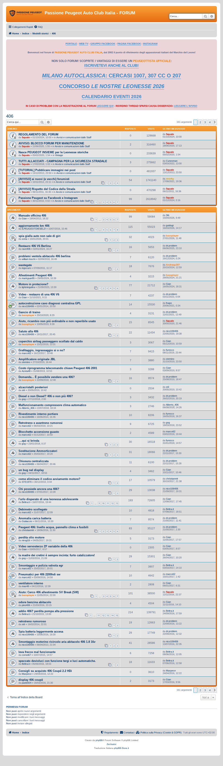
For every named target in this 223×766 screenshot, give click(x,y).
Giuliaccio (27, 521)
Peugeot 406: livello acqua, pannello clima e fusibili (53, 527)
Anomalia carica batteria (35, 518)
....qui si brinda (29, 440)
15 (117, 615)
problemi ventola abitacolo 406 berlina (44, 256)
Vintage (59, 155)
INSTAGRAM (150, 43)
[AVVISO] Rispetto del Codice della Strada (47, 189)
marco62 (26, 353)
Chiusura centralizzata (34, 461)
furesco (170, 350)
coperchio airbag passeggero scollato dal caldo (51, 341)
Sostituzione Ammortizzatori (38, 451)
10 (103, 503)
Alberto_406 (28, 408)
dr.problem (171, 245)
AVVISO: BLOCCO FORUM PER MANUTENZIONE (51, 143)
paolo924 (26, 682)
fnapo (169, 303)
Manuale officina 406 (32, 215)
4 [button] (210, 122)
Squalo (26, 137)
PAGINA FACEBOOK (129, 43)
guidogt (170, 225)
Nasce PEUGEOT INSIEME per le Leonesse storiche (53, 152)
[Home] (26, 14)
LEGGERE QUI (105, 106)
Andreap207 (173, 264)
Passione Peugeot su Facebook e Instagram (48, 198)
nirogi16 (26, 540)
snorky (170, 178)
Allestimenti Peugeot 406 (35, 275)
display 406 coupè (31, 679)
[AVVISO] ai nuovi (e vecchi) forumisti (44, 179)
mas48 (25, 586)
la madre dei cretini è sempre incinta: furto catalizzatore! (57, 555)
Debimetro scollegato (33, 509)
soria (24, 239)
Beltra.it (26, 502)
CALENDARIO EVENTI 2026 (112, 96)
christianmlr (172, 478)
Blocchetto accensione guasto (39, 431)
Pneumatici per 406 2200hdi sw (39, 574)
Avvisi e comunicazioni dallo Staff (73, 137)
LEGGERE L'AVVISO (185, 106)
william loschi (28, 259)
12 (112, 503)
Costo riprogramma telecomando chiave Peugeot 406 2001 (58, 368)
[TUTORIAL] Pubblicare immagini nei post (47, 170)
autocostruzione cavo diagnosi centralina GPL (50, 303)
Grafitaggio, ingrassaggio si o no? (42, 350)
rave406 (26, 249)
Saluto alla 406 (28, 331)
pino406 (26, 605)
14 (112, 615)
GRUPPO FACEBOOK (102, 43)
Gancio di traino (29, 312)
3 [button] (205, 122)
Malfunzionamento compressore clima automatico (52, 405)
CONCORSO (111, 86)
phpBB (99, 740)
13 (117, 503)
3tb (167, 215)
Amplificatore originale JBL (37, 359)
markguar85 (28, 278)
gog (24, 399)
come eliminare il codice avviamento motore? (49, 479)
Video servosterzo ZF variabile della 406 (46, 546)
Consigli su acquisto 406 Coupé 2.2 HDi (45, 671)
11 (108, 503)
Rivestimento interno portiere (38, 414)
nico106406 (28, 306)
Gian (24, 218)
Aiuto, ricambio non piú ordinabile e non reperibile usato (57, 321)
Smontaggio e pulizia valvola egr (41, 565)
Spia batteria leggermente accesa (41, 631)
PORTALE (71, 43)
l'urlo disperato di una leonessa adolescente (48, 499)
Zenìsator (111, 744)
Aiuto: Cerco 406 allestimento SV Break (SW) (49, 592)
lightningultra (28, 287)
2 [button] (200, 122)
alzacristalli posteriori (33, 387)
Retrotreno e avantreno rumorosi (41, 423)
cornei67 (26, 655)
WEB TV (83, 43)
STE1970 (27, 482)
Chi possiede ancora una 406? (39, 489)
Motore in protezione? (33, 284)
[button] (215, 122)
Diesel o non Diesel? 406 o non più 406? (46, 396)
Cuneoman (171, 161)
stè (23, 390)
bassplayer (172, 235)
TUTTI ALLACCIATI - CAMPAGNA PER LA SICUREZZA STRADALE (63, 161)
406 (9, 116)
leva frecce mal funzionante (37, 652)
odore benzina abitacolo (35, 602)
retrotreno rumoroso (32, 621)
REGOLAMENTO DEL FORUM (38, 134)
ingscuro (26, 268)
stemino (26, 362)
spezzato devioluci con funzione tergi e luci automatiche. (57, 661)
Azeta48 (26, 371)
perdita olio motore (31, 537)
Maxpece (27, 674)
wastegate (25, 265)
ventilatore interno (31, 583)
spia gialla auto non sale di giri (40, 236)
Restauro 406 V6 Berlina (35, 246)
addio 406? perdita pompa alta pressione (46, 611)
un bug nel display (31, 470)
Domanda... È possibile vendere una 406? (47, 377)
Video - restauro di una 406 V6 (39, 294)
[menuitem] (38, 27)
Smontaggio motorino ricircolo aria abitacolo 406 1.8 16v (57, 641)
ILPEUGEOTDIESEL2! (34, 228)
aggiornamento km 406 (34, 225)
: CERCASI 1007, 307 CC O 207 (111, 75)
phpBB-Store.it (121, 748)
